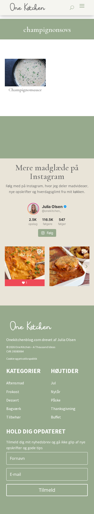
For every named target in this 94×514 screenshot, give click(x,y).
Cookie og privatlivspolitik (21, 358)
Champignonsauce (25, 89)
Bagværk (13, 408)
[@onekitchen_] (33, 209)
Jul (53, 382)
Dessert (12, 400)
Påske (55, 400)
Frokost (12, 391)
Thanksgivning (63, 408)
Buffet (56, 417)
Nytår (55, 391)
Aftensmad (15, 382)
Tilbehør (13, 417)
